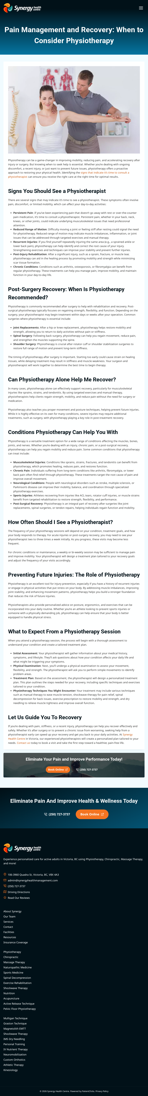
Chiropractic (10, 957)
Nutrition (9, 993)
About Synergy (12, 911)
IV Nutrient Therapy (15, 1049)
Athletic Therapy (13, 1065)
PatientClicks (88, 1091)
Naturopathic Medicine (17, 967)
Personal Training (14, 1044)
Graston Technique (15, 1023)
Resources (9, 937)
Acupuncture (11, 998)
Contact (8, 927)
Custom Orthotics (14, 1059)
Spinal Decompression (17, 977)
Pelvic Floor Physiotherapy (19, 1008)
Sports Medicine (13, 972)
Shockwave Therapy (15, 988)
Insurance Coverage (15, 942)
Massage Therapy (14, 962)
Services (8, 921)
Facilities (8, 932)
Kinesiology (10, 1070)
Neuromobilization (14, 1054)
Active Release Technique (18, 1003)
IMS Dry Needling (14, 1039)
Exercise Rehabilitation (17, 983)
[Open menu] (141, 8)
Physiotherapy (12, 952)
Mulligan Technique (15, 1018)
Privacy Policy (102, 1091)
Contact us (23, 743)
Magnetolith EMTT (14, 1028)
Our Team (9, 916)
